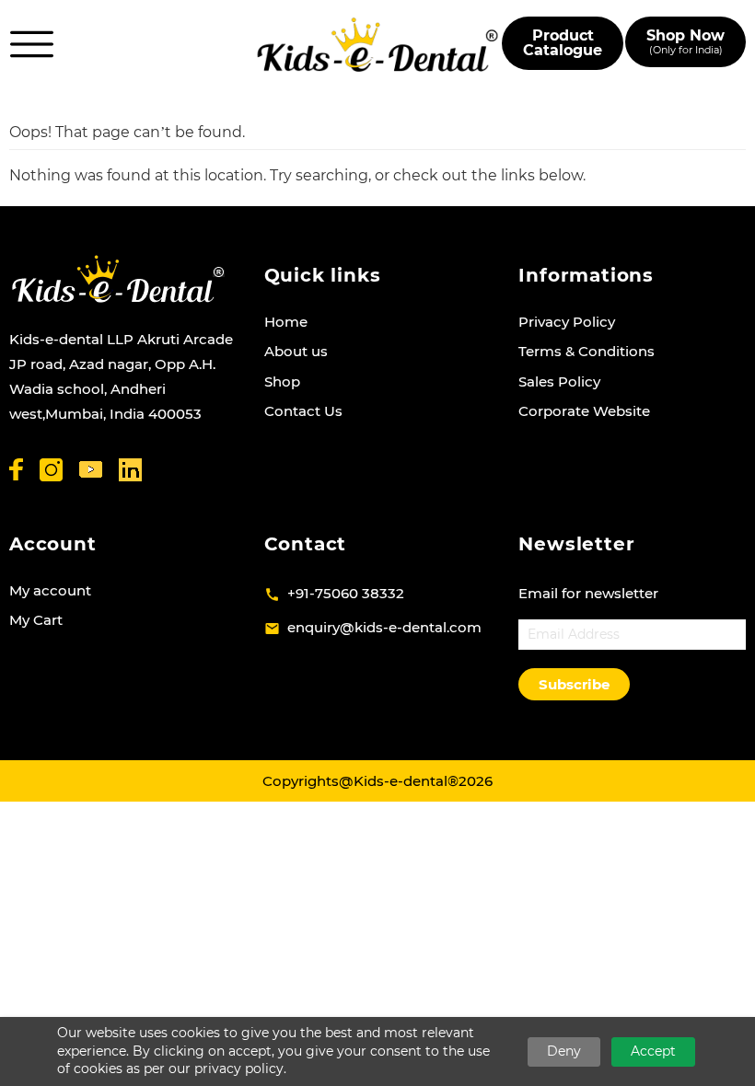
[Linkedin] (130, 469)
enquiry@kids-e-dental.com (384, 627)
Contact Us (303, 411)
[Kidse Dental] (117, 279)
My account (50, 590)
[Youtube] (90, 469)
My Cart (36, 620)
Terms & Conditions (586, 351)
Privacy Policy (566, 321)
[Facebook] (16, 469)
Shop (282, 381)
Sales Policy (559, 381)
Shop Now (685, 42)
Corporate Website (584, 411)
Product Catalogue (562, 43)
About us (296, 351)
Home (286, 321)
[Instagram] (51, 469)
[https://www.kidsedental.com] (377, 44)
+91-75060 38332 (345, 593)
